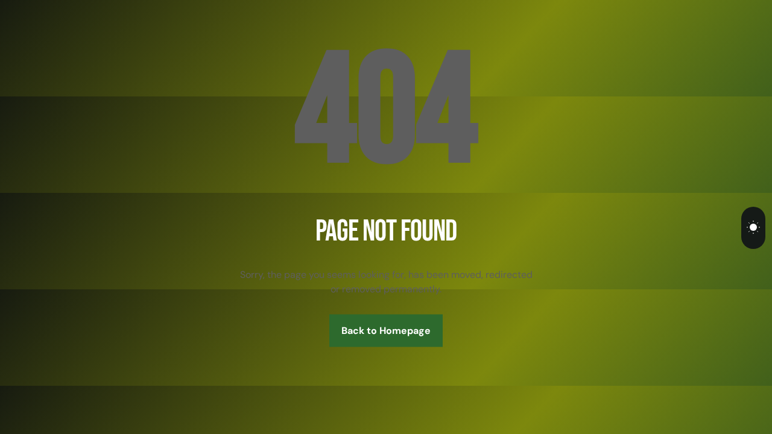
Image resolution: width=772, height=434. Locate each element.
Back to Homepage (386, 330)
